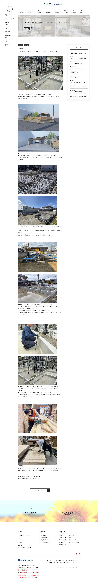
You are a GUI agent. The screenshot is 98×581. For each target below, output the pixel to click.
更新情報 (7, 27)
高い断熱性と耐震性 (44, 542)
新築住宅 (20, 542)
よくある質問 (8, 36)
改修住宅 (20, 545)
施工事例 (7, 23)
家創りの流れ (8, 40)
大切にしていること (9, 19)
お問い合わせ (8, 45)
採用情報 (61, 542)
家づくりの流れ (63, 540)
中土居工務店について (10, 15)
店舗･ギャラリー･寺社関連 (24, 547)
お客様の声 (7, 32)
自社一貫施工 (42, 535)
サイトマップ (72, 540)
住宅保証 (71, 535)
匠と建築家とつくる (44, 537)
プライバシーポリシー (74, 542)
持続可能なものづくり (45, 540)
